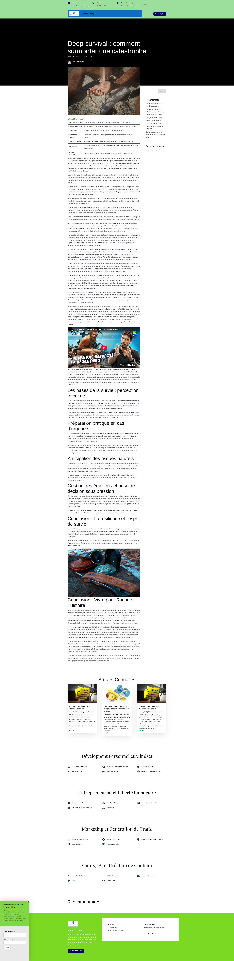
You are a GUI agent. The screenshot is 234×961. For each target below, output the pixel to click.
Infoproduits (110, 807)
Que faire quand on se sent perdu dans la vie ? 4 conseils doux (155, 134)
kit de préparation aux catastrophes (119, 433)
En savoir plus (159, 14)
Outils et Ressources (112, 876)
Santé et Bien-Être (77, 771)
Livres (73, 880)
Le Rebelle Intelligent (147, 766)
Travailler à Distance (112, 803)
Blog (92, 14)
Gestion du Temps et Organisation (151, 771)
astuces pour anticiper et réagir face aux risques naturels (112, 466)
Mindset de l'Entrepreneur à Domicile (117, 766)
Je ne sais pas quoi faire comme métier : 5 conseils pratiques (154, 126)
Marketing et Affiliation (113, 839)
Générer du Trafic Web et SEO (80, 839)
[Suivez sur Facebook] (145, 933)
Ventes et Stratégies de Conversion (82, 807)
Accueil (84, 14)
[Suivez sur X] (148, 933)
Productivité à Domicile (113, 771)
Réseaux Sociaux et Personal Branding (152, 839)
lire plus (71, 730)
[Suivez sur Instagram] (152, 933)
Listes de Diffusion (77, 844)
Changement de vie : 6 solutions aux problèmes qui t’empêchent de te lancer (155, 112)
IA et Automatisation (78, 876)
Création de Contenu (147, 876)
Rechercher (162, 91)
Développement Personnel (84, 56)
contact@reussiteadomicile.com (81, 6)
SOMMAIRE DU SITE (76, 951)
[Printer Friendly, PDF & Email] (75, 119)
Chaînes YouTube (111, 880)
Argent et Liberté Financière (149, 803)
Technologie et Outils (113, 844)
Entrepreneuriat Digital (78, 803)
